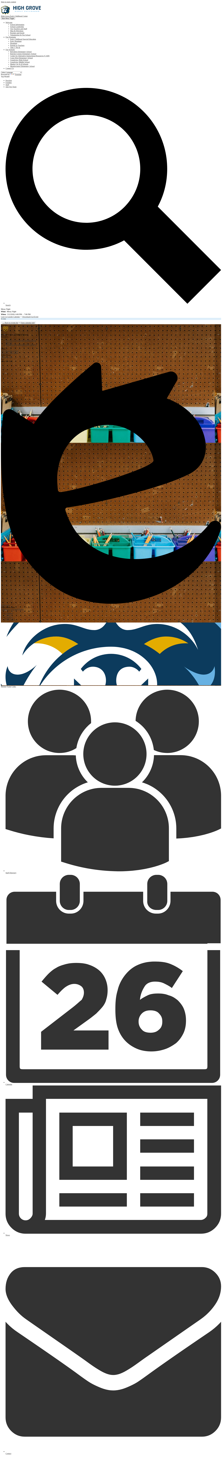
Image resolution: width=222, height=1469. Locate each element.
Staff (7, 85)
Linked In (9, 617)
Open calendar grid (28, 323)
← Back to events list (10, 323)
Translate (18, 74)
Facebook (9, 613)
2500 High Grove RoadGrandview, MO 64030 (9, 352)
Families (9, 83)
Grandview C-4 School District (12, 609)
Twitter (8, 615)
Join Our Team (11, 87)
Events (3, 319)
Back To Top (10, 620)
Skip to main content (8, 2)
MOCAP (9, 343)
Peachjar (9, 81)
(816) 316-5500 (6, 357)
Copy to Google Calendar (10, 317)
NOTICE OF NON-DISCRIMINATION (21, 341)
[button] (9, 23)
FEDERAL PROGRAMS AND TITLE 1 (21, 345)
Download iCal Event (30, 317)
